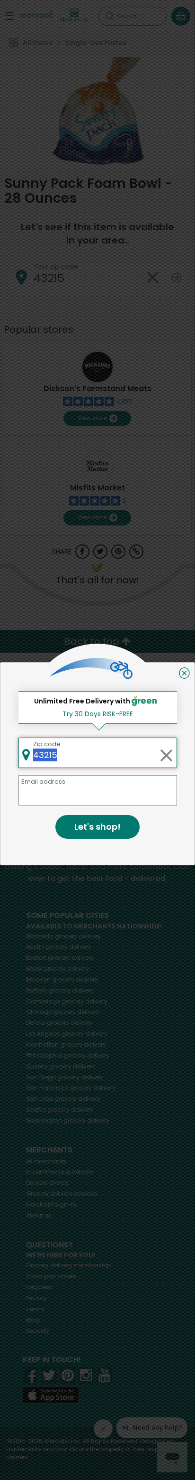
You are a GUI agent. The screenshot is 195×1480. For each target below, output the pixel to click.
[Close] (184, 673)
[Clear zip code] (166, 753)
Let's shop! (97, 827)
